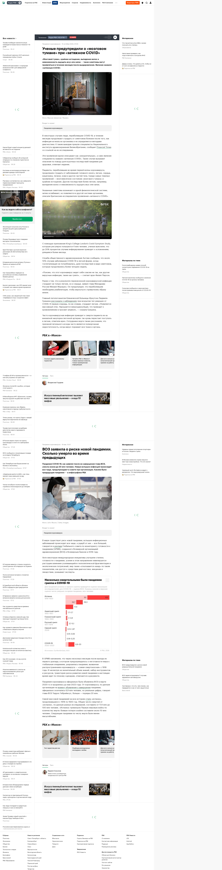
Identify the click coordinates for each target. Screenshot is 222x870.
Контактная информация (110, 863)
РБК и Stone (7, 152)
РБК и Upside (7, 755)
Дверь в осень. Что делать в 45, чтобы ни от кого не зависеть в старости (136, 65)
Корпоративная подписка (85, 865)
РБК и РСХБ (6, 799)
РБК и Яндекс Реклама (10, 187)
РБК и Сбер (6, 411)
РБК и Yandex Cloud (9, 380)
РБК (43, 271)
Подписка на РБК (82, 863)
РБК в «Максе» (52, 357)
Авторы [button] (45, 397)
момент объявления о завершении (74, 708)
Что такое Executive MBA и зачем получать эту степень (134, 44)
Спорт (5, 59)
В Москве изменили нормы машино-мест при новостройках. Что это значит (136, 482)
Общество (6, 164)
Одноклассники (57, 863)
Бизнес (5, 868)
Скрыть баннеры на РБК (85, 860)
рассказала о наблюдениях (64, 322)
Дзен (54, 868)
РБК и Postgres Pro (9, 279)
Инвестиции (7, 632)
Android (129, 863)
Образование (126, 47)
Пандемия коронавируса (51, 44)
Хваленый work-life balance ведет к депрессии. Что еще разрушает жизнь (135, 493)
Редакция (105, 865)
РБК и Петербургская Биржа (12, 243)
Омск (29, 868)
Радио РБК (12, 3)
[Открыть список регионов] (142, 3)
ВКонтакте (55, 860)
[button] (142, 3)
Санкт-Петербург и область (37, 860)
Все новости (9, 38)
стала (88, 720)
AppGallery (130, 865)
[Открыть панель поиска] (146, 2)
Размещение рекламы (109, 868)
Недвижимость (127, 486)
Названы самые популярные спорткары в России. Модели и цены (136, 472)
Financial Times (104, 146)
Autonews (125, 475)
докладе (58, 567)
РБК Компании (7, 390)
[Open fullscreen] (107, 602)
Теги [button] (51, 397)
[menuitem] (31, 3)
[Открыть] (17, 3)
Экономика (6, 300)
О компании (106, 860)
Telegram (55, 865)
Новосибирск (32, 865)
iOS (127, 860)
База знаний (126, 712)
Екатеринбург (32, 863)
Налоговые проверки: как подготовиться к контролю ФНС (133, 54)
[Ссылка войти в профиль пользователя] (150, 2)
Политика (6, 49)
